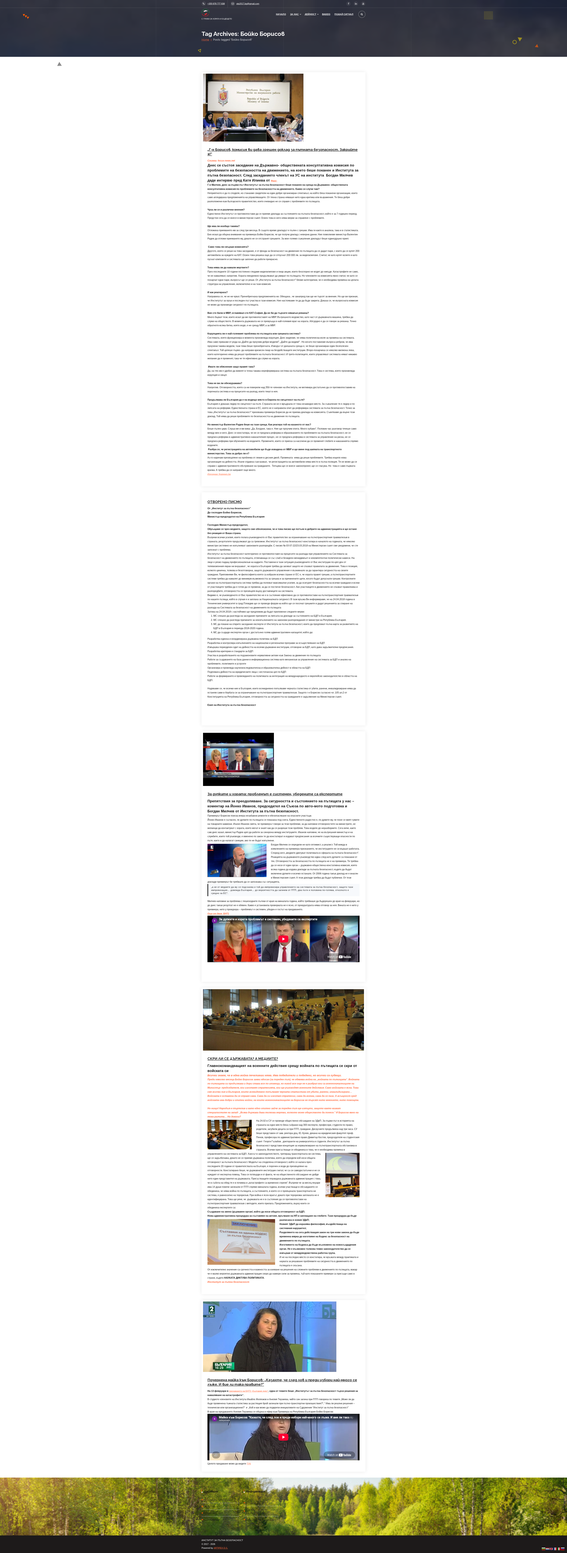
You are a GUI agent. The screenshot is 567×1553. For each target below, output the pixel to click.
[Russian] (563, 1549)
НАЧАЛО (281, 14)
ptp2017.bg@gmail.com (247, 4)
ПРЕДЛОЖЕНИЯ (213, 1513)
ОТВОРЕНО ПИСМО (224, 502)
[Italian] (559, 1549)
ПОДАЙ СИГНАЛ (343, 14)
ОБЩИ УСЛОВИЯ (256, 1502)
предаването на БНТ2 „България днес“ (248, 1391)
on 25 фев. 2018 (227, 1051)
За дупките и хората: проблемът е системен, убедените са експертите (275, 794)
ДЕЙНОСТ (310, 14)
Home (205, 39)
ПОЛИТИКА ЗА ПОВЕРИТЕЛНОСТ (257, 1511)
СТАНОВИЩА (212, 1519)
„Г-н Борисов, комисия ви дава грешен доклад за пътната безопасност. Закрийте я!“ (282, 151)
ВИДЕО (326, 14)
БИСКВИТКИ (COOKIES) (260, 1519)
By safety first (245, 142)
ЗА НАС (294, 14)
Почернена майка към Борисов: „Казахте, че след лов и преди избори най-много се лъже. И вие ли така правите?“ (282, 1382)
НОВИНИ (263, 142)
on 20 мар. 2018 (227, 786)
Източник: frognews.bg (219, 474)
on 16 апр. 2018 (225, 468)
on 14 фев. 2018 (227, 1373)
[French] (555, 1549)
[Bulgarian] (544, 1549)
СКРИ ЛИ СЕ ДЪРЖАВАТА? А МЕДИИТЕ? (242, 1058)
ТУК (249, 1464)
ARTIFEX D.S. (221, 1548)
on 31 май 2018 (226, 142)
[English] (551, 1549)
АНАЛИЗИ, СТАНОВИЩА (218, 1499)
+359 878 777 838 (216, 4)
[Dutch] (547, 1549)
